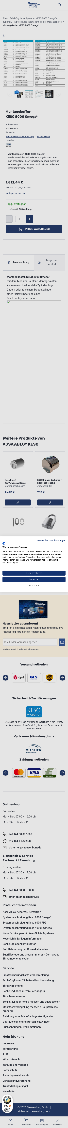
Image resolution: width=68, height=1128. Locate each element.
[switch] (7, 1110)
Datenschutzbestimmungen (51, 540)
